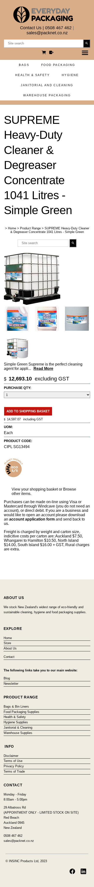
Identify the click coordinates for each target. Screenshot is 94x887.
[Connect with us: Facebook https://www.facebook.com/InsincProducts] (72, 871)
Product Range (30, 228)
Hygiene (70, 75)
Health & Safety (32, 75)
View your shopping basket (35, 489)
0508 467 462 (58, 27)
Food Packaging (58, 65)
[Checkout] (51, 53)
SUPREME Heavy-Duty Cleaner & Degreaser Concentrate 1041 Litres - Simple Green (49, 230)
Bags (24, 65)
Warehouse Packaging (47, 95)
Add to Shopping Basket (28, 411)
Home (12, 228)
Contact (9, 657)
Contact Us (30, 27)
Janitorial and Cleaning (47, 85)
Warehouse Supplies (18, 733)
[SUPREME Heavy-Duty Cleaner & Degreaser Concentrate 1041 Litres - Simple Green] (32, 304)
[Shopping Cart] (44, 53)
